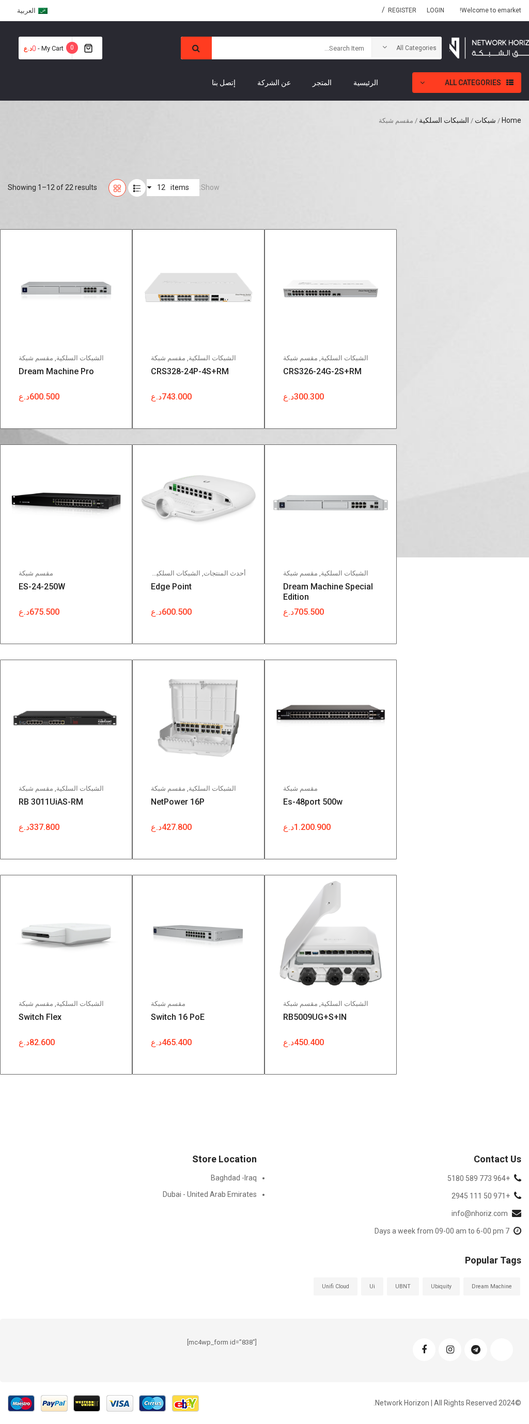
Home (511, 120)
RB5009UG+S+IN (315, 1017)
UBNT (403, 1286)
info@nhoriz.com (480, 1213)
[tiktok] (501, 1349)
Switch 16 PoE (178, 1017)
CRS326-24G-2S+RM (322, 371)
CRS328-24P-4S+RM (190, 371)
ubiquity (441, 1286)
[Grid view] (117, 188)
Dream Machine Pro (56, 371)
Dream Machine (492, 1286)
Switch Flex (40, 1017)
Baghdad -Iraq (234, 1178)
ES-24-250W (42, 586)
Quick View (339, 261)
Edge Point (171, 586)
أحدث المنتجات (225, 573)
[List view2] (137, 188)
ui (372, 1286)
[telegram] (475, 1349)
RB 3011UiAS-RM (51, 802)
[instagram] (450, 1349)
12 (164, 184)
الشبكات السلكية (444, 120)
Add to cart (339, 277)
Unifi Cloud (335, 1286)
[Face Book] (424, 1349)
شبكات (485, 120)
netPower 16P (178, 802)
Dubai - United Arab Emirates (210, 1194)
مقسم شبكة (300, 358)
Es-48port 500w (313, 802)
